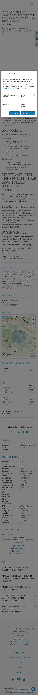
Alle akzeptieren (28, 113)
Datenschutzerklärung (9, 88)
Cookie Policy (26, 88)
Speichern (14, 113)
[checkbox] (34, 94)
